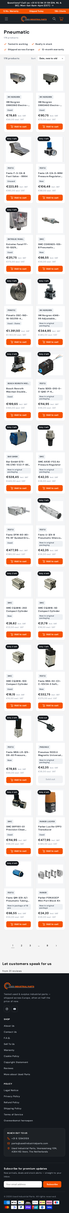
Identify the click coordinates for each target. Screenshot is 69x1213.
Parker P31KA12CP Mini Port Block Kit (49, 899)
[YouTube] (15, 1009)
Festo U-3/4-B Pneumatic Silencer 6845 (49, 536)
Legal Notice (11, 1090)
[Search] (54, 18)
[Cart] (61, 19)
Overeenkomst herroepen (18, 1120)
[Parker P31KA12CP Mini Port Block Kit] (50, 874)
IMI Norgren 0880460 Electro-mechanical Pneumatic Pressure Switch (50, 104)
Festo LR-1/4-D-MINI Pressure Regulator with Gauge (50, 175)
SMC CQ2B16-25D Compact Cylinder (17, 609)
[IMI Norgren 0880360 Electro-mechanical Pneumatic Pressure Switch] (18, 78)
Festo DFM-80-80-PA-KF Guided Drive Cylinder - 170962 (18, 536)
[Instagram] (7, 1009)
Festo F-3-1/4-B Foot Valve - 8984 (16, 175)
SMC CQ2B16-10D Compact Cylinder (17, 683)
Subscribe (52, 1184)
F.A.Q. (7, 1038)
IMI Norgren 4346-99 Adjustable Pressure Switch (49, 317)
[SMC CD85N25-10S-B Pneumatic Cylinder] (50, 220)
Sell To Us (9, 1044)
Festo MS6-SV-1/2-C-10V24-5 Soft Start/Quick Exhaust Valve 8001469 (50, 683)
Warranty (9, 1050)
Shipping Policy (13, 1108)
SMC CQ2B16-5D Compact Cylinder (49, 609)
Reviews (8, 1068)
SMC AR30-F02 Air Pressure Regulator (49, 463)
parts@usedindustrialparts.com (30, 1143)
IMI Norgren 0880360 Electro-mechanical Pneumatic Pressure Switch (18, 104)
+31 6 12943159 (20, 1138)
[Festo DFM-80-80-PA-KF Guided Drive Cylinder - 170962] (18, 511)
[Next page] (56, 945)
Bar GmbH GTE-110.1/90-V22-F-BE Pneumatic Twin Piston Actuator (17, 463)
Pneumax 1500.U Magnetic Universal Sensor (49, 754)
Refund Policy (11, 1102)
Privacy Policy (12, 1096)
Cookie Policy (11, 1056)
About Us (9, 1025)
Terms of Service (13, 1114)
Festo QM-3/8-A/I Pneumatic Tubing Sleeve (17, 899)
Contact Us (10, 1031)
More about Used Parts (17, 1074)
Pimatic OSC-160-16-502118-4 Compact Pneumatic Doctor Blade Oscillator (18, 317)
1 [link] (12, 945)
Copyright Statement (16, 1062)
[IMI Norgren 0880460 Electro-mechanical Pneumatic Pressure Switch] (50, 78)
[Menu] (6, 18)
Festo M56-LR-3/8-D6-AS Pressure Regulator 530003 (17, 754)
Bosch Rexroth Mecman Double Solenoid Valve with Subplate (17, 390)
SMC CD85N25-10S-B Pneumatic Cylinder (50, 246)
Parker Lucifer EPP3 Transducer (49, 828)
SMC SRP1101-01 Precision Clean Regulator (15, 828)
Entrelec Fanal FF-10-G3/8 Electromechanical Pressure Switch (17, 246)
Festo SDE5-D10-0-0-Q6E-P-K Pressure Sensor (49, 390)
